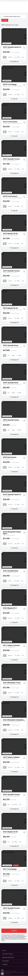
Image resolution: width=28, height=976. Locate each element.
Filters (5, 20)
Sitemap (17, 972)
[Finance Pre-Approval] (2, 970)
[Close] (2, 973)
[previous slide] (2, 36)
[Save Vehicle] (24, 48)
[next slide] (26, 36)
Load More (14, 930)
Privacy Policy (12, 972)
